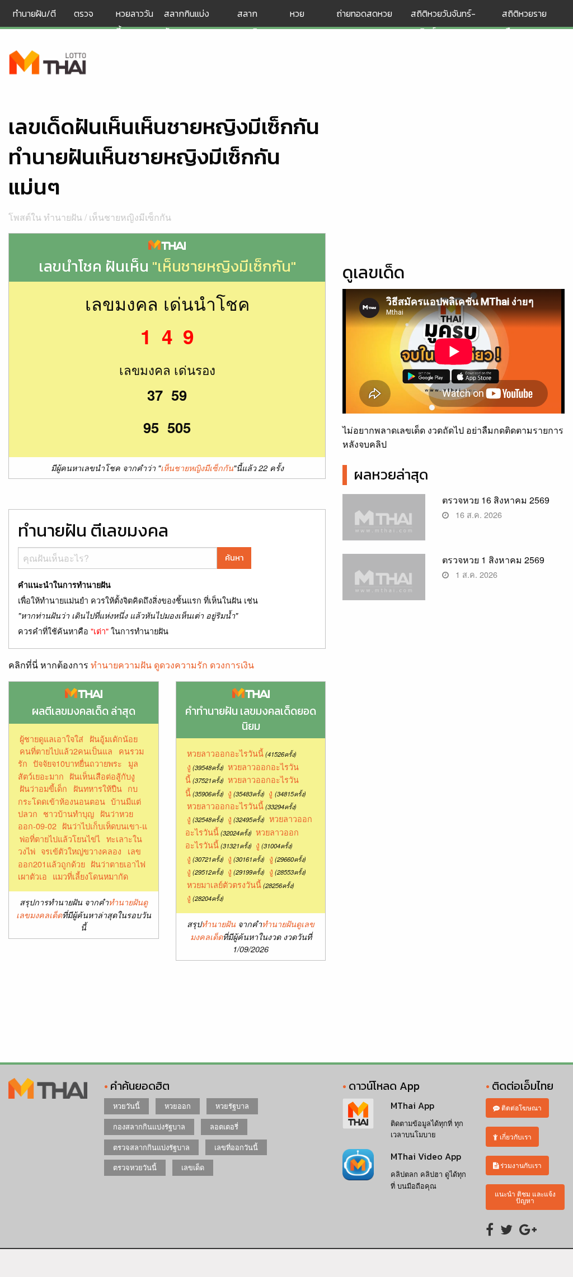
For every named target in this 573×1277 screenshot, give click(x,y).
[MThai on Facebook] (490, 1228)
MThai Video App (426, 1156)
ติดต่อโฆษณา (521, 1107)
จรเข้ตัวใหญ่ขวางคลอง (81, 851)
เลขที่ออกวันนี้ (236, 1147)
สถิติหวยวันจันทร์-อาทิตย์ (443, 22)
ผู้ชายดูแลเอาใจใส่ (51, 738)
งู (189, 766)
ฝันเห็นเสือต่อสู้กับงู (102, 776)
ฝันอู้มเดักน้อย (114, 738)
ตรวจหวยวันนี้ (135, 1167)
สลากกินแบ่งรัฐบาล (186, 22)
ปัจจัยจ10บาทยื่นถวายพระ (77, 763)
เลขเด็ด (192, 1167)
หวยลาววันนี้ (134, 22)
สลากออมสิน (250, 22)
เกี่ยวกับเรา (515, 1136)
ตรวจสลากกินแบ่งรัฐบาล (151, 1147)
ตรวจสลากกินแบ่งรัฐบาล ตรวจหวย (47, 63)
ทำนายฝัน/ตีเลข (34, 22)
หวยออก (178, 1105)
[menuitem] (38, 22)
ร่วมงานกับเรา (520, 1165)
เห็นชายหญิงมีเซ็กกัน (130, 217)
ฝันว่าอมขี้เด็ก (43, 788)
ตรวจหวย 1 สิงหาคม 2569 (493, 559)
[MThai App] (357, 1112)
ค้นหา (234, 558)
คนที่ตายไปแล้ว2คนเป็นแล (66, 751)
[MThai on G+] (528, 1228)
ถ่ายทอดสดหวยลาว (364, 22)
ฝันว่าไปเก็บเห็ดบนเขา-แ (104, 826)
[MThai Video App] (357, 1163)
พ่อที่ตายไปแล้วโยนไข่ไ (60, 838)
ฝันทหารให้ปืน (97, 788)
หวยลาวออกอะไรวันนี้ (225, 753)
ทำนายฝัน (218, 923)
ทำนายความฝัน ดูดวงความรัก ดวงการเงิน (172, 664)
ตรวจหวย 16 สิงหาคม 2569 (495, 499)
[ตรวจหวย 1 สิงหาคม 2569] (383, 583)
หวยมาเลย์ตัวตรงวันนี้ (224, 884)
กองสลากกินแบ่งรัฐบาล (149, 1126)
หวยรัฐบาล (232, 1105)
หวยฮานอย (302, 22)
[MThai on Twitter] (506, 1228)
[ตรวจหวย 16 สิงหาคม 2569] (383, 523)
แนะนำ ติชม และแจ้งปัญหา (525, 1197)
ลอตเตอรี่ (224, 1126)
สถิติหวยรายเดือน (524, 22)
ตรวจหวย (83, 22)
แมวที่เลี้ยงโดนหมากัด (90, 876)
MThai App (412, 1105)
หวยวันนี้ (126, 1105)
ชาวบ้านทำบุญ (68, 813)
